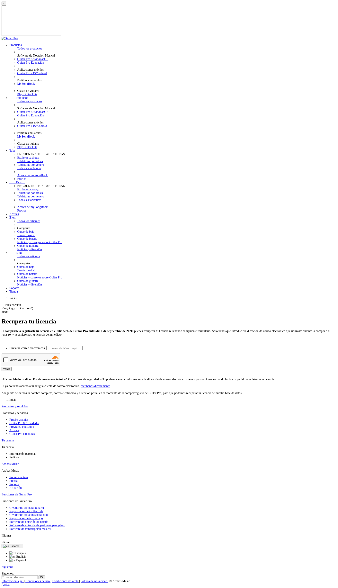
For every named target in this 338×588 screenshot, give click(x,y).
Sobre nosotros (18, 477)
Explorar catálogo (28, 157)
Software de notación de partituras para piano (37, 525)
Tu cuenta (8, 440)
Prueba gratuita (18, 419)
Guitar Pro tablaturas (22, 433)
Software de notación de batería (28, 521)
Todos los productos (29, 48)
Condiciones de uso (37, 581)
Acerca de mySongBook (32, 175)
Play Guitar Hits (27, 94)
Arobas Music (10, 464)
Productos (15, 45)
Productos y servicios (15, 406)
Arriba (6, 584)
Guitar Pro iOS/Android (32, 73)
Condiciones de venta (65, 581)
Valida (6, 368)
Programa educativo (21, 426)
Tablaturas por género (30, 164)
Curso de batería (27, 238)
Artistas (14, 214)
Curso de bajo (25, 231)
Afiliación (15, 487)
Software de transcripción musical (30, 528)
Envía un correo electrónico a (27, 348)
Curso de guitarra (28, 245)
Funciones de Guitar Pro (17, 494)
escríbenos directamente (95, 386)
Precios (21, 178)
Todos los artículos (28, 221)
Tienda (13, 291)
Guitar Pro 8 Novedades (24, 423)
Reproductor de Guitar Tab (26, 511)
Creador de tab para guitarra (26, 507)
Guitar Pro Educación (30, 62)
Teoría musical (26, 235)
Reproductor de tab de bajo (26, 518)
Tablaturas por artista (30, 161)
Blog (12, 217)
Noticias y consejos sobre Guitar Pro (39, 242)
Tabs (12, 150)
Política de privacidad (94, 581)
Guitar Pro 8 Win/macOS (32, 59)
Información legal (13, 581)
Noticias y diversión (29, 249)
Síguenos (7, 566)
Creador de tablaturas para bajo (28, 514)
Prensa (13, 480)
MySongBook (26, 83)
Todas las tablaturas (29, 168)
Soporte (14, 288)
